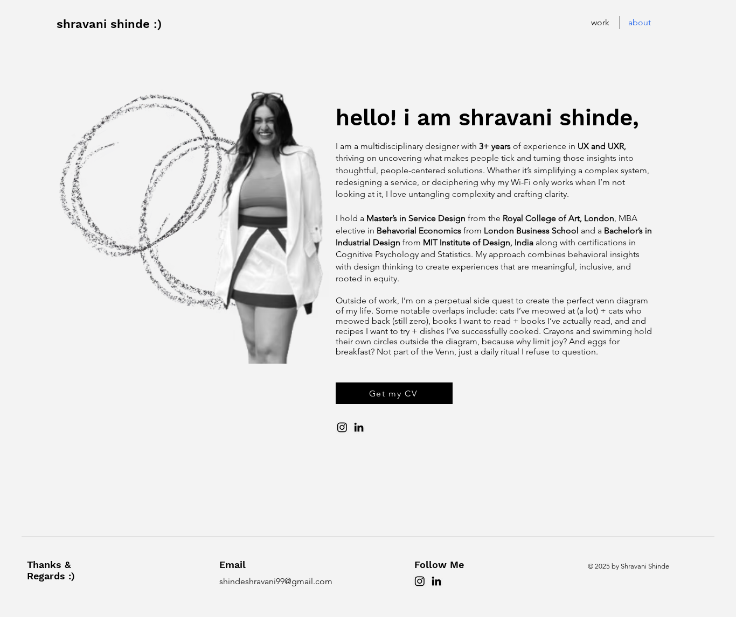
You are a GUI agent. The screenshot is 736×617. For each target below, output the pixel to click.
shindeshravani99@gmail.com (275, 581)
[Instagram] (342, 427)
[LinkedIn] (358, 427)
